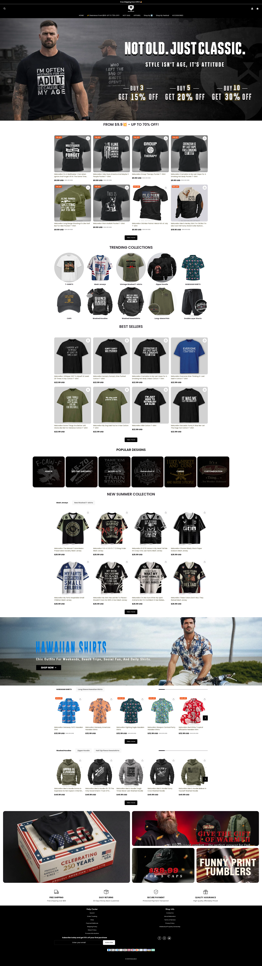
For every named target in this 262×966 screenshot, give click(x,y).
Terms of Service (170, 920)
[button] (4, 8)
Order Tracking (92, 916)
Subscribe (109, 942)
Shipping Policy (92, 927)
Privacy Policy (169, 923)
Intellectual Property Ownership (169, 927)
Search (92, 913)
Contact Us (170, 913)
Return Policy (92, 930)
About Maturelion (170, 916)
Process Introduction (92, 933)
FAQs (92, 920)
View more (131, 237)
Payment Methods (92, 923)
